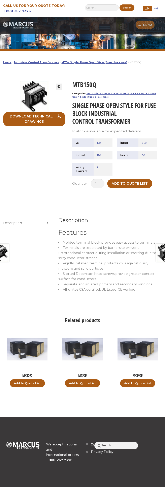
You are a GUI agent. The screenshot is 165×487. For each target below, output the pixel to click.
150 (99, 142)
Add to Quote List (130, 183)
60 (143, 155)
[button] (59, 87)
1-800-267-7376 (17, 11)
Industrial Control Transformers (36, 62)
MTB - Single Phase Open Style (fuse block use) (94, 62)
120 (99, 155)
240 (144, 142)
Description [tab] (12, 223)
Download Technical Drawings (31, 119)
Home (7, 62)
